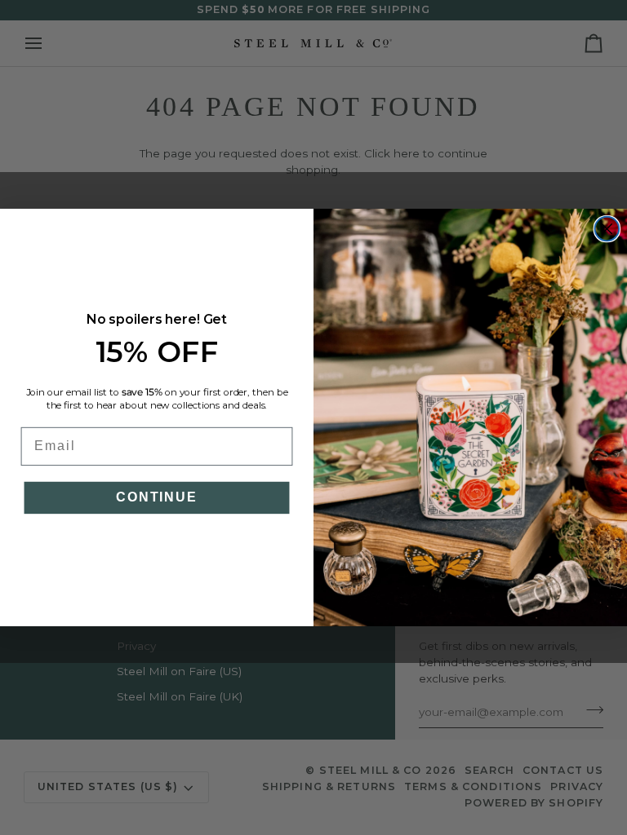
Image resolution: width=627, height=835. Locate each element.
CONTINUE (156, 498)
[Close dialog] (607, 229)
